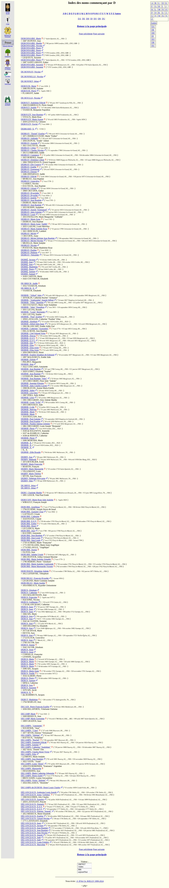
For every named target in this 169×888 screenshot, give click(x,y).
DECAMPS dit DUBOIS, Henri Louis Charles (40, 787)
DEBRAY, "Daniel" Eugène (33, 133)
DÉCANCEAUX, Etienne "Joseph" (36, 811)
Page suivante (99, 34)
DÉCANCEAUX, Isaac (31, 823)
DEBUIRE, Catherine (30, 516)
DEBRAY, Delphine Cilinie (32, 160)
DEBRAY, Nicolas (29, 245)
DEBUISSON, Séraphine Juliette (35, 571)
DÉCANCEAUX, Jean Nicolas (34, 833)
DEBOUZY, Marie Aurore (32, 119)
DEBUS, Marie (27, 659)
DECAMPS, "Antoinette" (32, 726)
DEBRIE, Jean (27, 364)
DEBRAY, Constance (30, 155)
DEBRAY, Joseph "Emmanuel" (34, 210)
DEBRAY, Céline (28, 148)
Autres (153, 23)
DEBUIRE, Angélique (30, 507)
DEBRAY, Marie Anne (30, 219)
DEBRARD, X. (27, 129)
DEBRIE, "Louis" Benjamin (33, 312)
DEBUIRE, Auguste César (32, 512)
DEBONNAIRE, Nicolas (31, 46)
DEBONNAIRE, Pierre (31, 48)
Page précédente (86, 34)
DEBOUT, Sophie (28, 107)
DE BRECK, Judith (29, 283)
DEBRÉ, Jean (27, 262)
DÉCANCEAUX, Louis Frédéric (35, 842)
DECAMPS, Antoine (30, 745)
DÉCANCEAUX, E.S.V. (31, 806)
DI (152, 36)
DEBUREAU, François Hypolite (35, 578)
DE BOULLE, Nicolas (30, 98)
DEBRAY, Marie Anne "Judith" (34, 224)
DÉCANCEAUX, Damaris (32, 804)
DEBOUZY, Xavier (29, 124)
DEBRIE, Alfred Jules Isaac (32, 324)
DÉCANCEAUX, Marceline (33, 844)
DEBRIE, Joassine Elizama (32, 383)
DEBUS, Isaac (27, 607)
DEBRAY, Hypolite (29, 195)
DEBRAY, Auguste (29, 143)
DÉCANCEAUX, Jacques (32, 825)
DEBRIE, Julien (28, 390)
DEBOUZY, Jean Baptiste (32, 114)
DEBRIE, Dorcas (28, 336)
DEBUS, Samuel (28, 680)
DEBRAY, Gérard (28, 188)
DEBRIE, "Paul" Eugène (31, 317)
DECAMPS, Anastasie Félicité (34, 742)
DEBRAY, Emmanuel (30, 169)
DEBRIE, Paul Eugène (30, 421)
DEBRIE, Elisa (27, 345)
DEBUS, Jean (27, 616)
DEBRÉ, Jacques (28, 260)
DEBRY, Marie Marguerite (32, 469)
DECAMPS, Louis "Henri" (32, 764)
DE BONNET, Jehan (30, 81)
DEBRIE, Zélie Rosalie (31, 452)
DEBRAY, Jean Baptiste (31, 200)
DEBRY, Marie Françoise (31, 464)
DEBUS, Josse (27, 649)
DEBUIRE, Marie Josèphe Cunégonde (37, 564)
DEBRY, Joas (26, 457)
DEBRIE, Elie (27, 343)
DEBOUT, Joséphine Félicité (33, 103)
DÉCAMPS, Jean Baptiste (32, 759)
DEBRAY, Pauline (29, 250)
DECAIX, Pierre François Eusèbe (35, 707)
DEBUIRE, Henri (28, 526)
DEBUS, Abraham (29, 590)
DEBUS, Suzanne (28, 688)
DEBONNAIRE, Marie (31, 38)
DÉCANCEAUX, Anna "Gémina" (35, 795)
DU (153, 46)
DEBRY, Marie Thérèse (31, 474)
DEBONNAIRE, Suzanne (32, 65)
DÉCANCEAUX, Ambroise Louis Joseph (39, 792)
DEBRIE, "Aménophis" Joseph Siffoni (37, 300)
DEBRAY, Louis (28, 214)
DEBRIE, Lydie (27, 407)
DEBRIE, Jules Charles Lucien (34, 386)
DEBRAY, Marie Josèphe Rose (34, 229)
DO (153, 39)
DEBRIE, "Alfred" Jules (31, 295)
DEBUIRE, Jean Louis (30, 538)
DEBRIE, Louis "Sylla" (31, 402)
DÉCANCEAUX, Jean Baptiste (34, 828)
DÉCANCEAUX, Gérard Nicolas (35, 818)
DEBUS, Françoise (29, 597)
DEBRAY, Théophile (30, 255)
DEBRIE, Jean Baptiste (31, 369)
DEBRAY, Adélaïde (29, 138)
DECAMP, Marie (28, 714)
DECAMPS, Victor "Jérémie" (33, 780)
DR (152, 42)
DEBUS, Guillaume (29, 602)
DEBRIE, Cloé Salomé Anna (33, 333)
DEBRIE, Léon (27, 397)
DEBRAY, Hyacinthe (30, 193)
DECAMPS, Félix (28, 754)
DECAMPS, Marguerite (31, 768)
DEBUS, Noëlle (28, 673)
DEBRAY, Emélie (28, 167)
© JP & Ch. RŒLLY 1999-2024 (90, 881)
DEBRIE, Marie (28, 412)
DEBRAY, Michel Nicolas (32, 241)
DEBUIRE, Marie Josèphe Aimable (36, 559)
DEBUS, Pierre (27, 678)
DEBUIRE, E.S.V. (29, 521)
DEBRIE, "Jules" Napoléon (32, 307)
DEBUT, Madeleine (29, 699)
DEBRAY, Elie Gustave (31, 164)
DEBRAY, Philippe (29, 252)
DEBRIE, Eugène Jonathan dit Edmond (37, 355)
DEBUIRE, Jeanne (29, 550)
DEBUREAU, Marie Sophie (33, 583)
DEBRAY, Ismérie (29, 198)
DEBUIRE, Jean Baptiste (31, 535)
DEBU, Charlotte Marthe (31, 493)
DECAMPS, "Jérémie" (30, 735)
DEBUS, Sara (27, 685)
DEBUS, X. (26, 692)
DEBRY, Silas (27, 481)
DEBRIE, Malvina (29, 409)
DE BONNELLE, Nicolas (32, 76)
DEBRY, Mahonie (28, 459)
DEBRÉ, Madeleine (29, 267)
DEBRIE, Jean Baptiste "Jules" (34, 378)
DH (153, 33)
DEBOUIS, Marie (28, 86)
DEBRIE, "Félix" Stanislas (32, 302)
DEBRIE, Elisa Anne (30, 348)
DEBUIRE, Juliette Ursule (32, 554)
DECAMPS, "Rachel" (30, 740)
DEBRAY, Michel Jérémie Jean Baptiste (38, 238)
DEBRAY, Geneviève (30, 181)
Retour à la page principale (92, 26)
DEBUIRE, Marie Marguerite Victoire (37, 566)
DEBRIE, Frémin (28, 359)
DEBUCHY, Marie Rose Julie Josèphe (37, 500)
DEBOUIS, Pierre (28, 91)
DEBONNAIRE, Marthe (31, 43)
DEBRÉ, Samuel (28, 271)
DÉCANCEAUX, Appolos (32, 799)
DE (152, 30)
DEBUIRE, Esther (29, 523)
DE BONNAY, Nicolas (31, 72)
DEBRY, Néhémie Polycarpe (33, 478)
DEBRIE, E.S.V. (28, 338)
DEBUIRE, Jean (28, 531)
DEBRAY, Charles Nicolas (32, 150)
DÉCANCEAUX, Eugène (32, 816)
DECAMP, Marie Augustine (32, 718)
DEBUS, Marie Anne (30, 671)
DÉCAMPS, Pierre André (32, 776)
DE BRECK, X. (28, 288)
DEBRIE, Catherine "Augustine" (35, 328)
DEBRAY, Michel (28, 233)
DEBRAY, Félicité (29, 176)
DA (153, 26)
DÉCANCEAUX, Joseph (32, 835)
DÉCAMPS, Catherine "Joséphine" (36, 747)
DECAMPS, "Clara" (29, 730)
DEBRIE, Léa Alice (29, 393)
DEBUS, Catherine (29, 592)
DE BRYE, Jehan (28, 485)
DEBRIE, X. (26, 443)
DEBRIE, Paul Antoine (31, 419)
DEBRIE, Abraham (29, 321)
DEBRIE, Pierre (28, 428)
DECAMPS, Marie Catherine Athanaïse (37, 773)
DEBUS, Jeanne (28, 645)
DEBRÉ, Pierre (27, 269)
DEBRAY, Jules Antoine (31, 212)
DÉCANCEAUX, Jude (31, 837)
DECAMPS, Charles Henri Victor (35, 752)
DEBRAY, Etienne (29, 172)
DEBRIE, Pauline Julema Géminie (35, 424)
